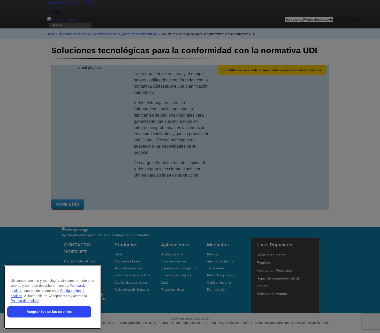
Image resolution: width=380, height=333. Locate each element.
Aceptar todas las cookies (49, 312)
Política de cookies (25, 301)
